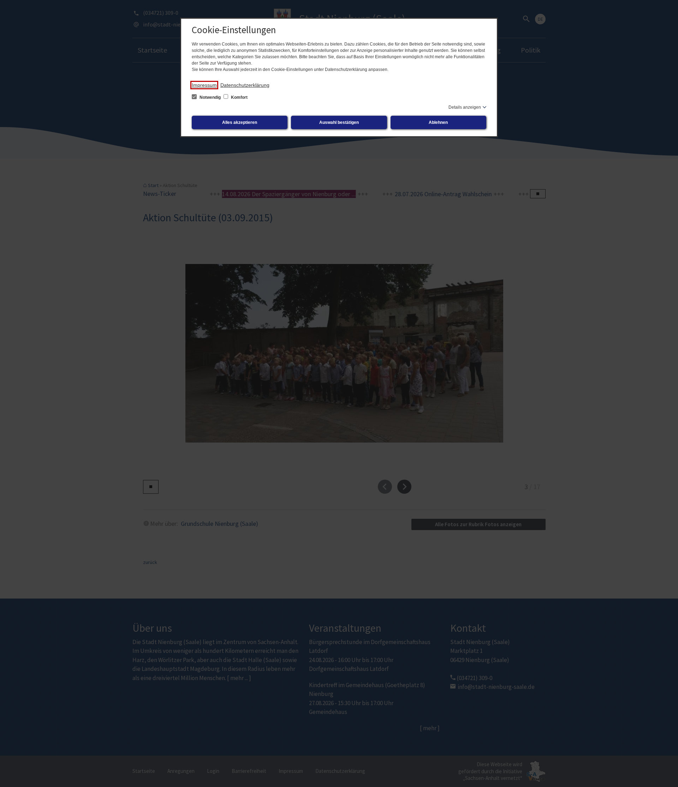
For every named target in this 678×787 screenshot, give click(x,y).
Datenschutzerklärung (244, 85)
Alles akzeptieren (239, 122)
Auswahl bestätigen (339, 122)
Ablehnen (438, 122)
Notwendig (210, 97)
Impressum (204, 85)
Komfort (239, 97)
